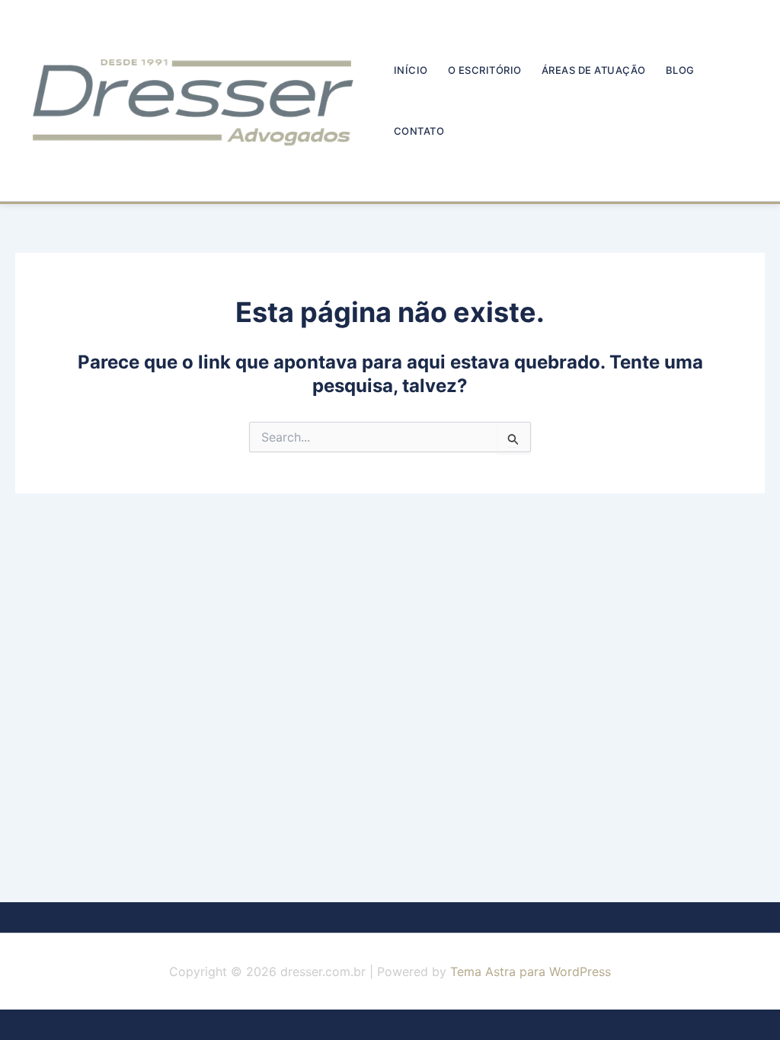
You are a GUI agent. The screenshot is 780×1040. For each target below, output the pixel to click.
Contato (419, 131)
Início (411, 70)
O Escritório (485, 70)
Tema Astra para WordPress (530, 971)
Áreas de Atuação (594, 70)
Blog (680, 70)
